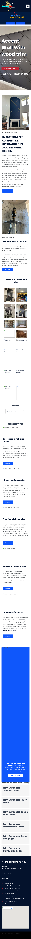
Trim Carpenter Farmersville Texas (13, 825)
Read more (7, 191)
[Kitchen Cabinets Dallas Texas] (12, 904)
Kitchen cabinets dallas (14, 480)
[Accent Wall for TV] (8, 883)
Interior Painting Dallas (9, 630)
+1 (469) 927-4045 (15, 775)
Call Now (15, 74)
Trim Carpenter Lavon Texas (15, 801)
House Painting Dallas (13, 612)
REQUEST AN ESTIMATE (10, 68)
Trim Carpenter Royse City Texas (15, 837)
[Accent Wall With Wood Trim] (11, 888)
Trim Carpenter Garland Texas (11, 789)
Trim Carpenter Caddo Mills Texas (15, 813)
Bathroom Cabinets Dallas (15, 566)
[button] (10, 23)
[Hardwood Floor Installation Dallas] (13, 899)
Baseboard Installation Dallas (13, 440)
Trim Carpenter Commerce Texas (12, 849)
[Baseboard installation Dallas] (11, 886)
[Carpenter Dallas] (8, 893)
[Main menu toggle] (27, 6)
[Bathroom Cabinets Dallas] (10, 891)
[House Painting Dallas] (9, 901)
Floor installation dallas (14, 519)
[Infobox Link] (15, 15)
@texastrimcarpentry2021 (15, 411)
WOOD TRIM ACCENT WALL (15, 241)
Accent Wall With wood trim (15, 280)
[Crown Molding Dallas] (9, 896)
